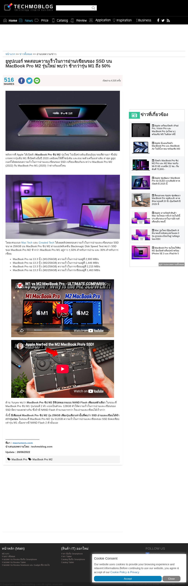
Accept (128, 578)
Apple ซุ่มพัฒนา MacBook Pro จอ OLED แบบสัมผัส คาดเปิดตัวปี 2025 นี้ (166, 181)
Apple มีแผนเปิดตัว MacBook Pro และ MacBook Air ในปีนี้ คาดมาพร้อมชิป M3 (166, 146)
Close (171, 578)
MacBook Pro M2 (42, 459)
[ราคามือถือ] (41, 20)
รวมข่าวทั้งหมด (8, 556)
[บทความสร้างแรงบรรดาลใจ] (123, 19)
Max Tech (26, 242)
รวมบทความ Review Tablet (14, 562)
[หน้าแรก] (10, 20)
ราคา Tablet (66, 556)
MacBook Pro (19, 459)
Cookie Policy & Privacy (124, 572)
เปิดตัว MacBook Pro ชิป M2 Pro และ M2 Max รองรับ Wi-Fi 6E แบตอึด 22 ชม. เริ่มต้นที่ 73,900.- (165, 165)
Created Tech (46, 242)
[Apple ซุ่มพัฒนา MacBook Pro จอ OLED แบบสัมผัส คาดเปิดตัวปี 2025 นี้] (142, 182)
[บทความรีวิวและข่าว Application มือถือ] (99, 20)
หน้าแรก (5, 554)
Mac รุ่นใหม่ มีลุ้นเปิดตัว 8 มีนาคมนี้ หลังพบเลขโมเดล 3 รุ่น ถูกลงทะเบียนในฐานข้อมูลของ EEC (166, 234)
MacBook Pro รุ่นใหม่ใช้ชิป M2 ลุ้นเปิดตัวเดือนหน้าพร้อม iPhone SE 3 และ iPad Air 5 (166, 251)
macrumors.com (23, 442)
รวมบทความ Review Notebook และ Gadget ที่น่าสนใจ (26, 565)
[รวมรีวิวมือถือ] (78, 20)
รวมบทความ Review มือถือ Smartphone (19, 559)
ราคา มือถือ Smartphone (72, 554)
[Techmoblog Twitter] (163, 20)
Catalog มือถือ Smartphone (73, 559)
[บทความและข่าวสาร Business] (145, 19)
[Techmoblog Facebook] (158, 20)
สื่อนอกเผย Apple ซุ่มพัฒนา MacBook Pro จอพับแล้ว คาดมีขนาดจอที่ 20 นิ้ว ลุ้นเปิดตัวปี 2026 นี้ (166, 199)
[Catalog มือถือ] (60, 20)
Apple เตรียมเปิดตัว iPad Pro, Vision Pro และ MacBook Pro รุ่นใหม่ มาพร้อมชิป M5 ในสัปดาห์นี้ (165, 130)
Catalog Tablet (67, 562)
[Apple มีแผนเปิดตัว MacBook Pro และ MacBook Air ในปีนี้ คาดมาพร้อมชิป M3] (142, 148)
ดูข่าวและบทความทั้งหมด (171, 264)
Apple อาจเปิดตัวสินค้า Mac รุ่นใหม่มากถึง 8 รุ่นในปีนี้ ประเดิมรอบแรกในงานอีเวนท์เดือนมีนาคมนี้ (166, 217)
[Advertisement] (94, 37)
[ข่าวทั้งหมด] (26, 20)
